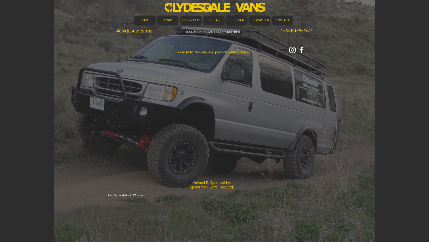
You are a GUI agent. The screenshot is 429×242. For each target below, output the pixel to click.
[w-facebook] (301, 50)
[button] (168, 20)
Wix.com (138, 195)
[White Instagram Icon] (292, 50)
